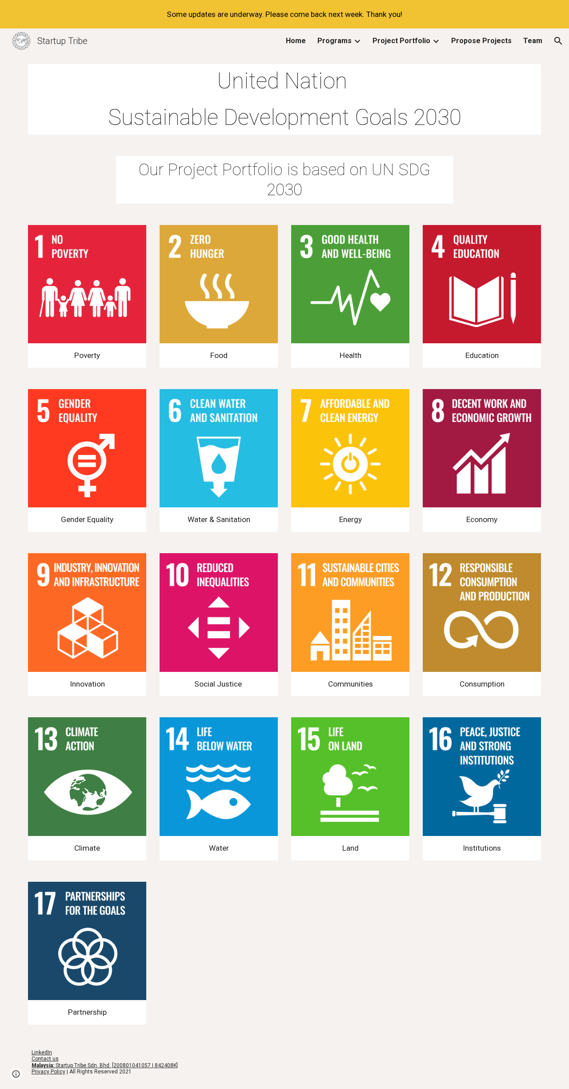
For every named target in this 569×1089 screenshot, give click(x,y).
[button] (558, 41)
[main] (284, 99)
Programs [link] (334, 40)
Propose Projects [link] (481, 40)
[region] (284, 14)
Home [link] (296, 40)
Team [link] (532, 40)
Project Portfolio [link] (401, 40)
